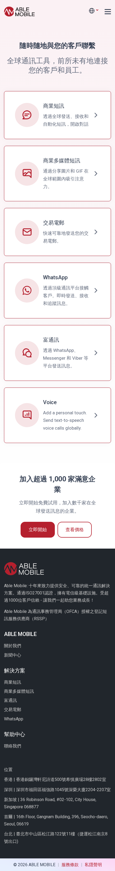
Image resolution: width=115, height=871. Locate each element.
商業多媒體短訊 (19, 691)
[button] (93, 11)
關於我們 (12, 645)
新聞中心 (12, 655)
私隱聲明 (93, 864)
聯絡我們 (12, 746)
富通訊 (10, 700)
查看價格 (75, 529)
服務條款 (71, 864)
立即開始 (38, 529)
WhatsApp (13, 718)
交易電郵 (12, 709)
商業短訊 (12, 682)
